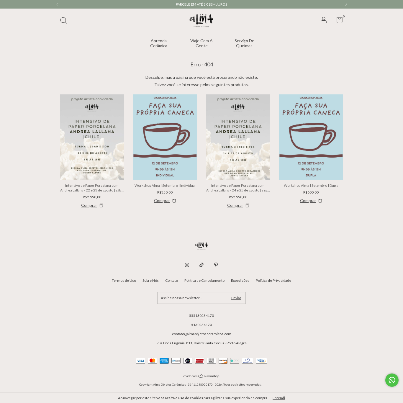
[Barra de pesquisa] (65, 21)
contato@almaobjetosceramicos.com (201, 334)
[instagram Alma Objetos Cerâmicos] (187, 265)
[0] (337, 21)
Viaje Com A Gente (201, 43)
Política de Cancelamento (204, 280)
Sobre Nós (150, 280)
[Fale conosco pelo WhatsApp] (392, 380)
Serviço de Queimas (244, 43)
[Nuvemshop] (201, 376)
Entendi (279, 398)
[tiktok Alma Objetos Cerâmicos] (201, 265)
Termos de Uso (124, 280)
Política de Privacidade (273, 280)
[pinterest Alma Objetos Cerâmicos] (216, 265)
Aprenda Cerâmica (158, 43)
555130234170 (201, 315)
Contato (171, 280)
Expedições (240, 280)
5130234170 (201, 324)
